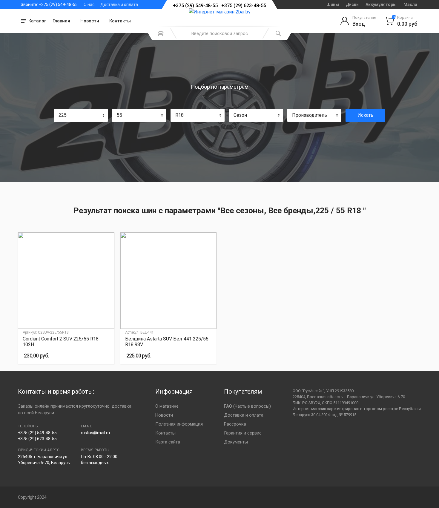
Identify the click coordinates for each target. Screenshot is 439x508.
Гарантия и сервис (243, 433)
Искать (365, 115)
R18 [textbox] (179, 115)
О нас (89, 4)
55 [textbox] (119, 115)
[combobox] (81, 115)
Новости (89, 21)
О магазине (167, 406)
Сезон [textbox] (240, 115)
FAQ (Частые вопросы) (247, 406)
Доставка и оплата (119, 4)
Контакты (120, 21)
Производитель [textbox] (309, 115)
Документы (236, 442)
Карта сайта (167, 442)
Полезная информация (179, 424)
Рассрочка (235, 424)
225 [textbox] (63, 115)
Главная (61, 21)
